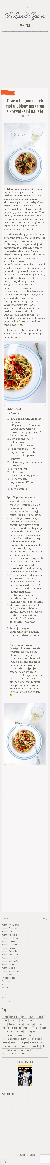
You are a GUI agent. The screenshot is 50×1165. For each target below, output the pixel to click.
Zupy (4, 984)
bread (24, 1016)
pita (30, 1046)
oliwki (13, 1042)
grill (4, 1027)
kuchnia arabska (16, 1031)
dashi (5, 1024)
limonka (6, 1042)
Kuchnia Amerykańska (11, 924)
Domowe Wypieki (9, 974)
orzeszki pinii (22, 1042)
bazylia (5, 1016)
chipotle (40, 1016)
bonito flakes (15, 1016)
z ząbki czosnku (22, 445)
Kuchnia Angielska (9, 928)
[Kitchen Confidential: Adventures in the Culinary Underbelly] (25, 1075)
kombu (43, 1027)
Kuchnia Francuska (9, 944)
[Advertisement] (25, 60)
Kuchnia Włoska (8, 967)
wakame (6, 1053)
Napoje (5, 997)
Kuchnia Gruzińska (9, 951)
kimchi (36, 1027)
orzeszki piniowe (36, 1042)
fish (32, 1024)
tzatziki (39, 1050)
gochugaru (40, 1024)
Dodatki (5, 994)
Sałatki (5, 987)
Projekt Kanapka (8, 977)
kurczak (38, 1038)
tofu (32, 1050)
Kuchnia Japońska (9, 957)
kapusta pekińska (14, 1027)
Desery (5, 990)
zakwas (13, 1053)
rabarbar (36, 1046)
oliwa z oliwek (19, 468)
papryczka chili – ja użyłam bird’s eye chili (23, 450)
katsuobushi (27, 1027)
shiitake (6, 1050)
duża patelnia (18, 488)
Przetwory (6, 1000)
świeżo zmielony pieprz (24, 475)
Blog (25, 7)
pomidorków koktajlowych (21, 440)
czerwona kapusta (36, 1020)
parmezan (6, 1046)
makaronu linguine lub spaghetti (26, 420)
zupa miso (22, 1053)
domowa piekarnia (16, 1024)
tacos (27, 1050)
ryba (43, 1046)
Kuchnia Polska (8, 964)
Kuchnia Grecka (8, 947)
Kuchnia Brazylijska (10, 937)
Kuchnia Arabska (9, 931)
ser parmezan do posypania (21, 482)
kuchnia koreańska (25, 1035)
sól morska (16, 472)
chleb (5, 1020)
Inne (4, 1004)
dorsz (27, 1024)
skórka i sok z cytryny (23, 457)
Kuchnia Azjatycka (9, 934)
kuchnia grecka (31, 1031)
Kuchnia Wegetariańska (11, 971)
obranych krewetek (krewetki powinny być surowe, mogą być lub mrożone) (25, 430)
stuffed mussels (17, 1050)
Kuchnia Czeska (8, 941)
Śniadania (6, 981)
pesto (24, 1046)
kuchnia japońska (9, 1035)
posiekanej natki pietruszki (26, 464)
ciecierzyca (13, 1020)
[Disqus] (25, 802)
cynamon (23, 1020)
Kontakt (25, 25)
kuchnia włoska (27, 1038)
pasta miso (16, 1046)
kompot (5, 1031)
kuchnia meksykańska (11, 1038)
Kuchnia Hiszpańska (10, 954)
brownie (31, 1016)
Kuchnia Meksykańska (11, 961)
